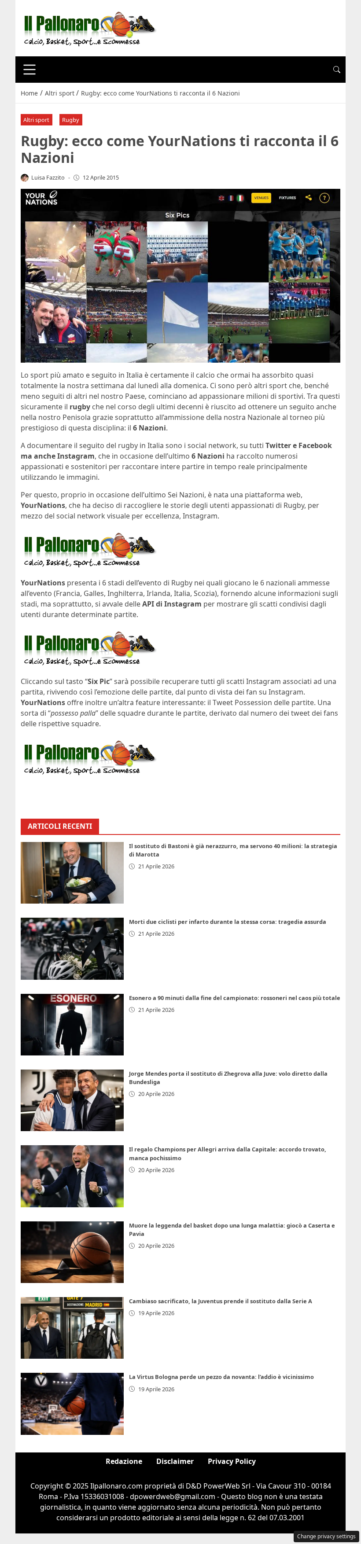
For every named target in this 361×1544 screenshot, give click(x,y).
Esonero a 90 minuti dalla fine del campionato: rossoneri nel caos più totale (234, 998)
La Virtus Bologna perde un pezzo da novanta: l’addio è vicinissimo (221, 1377)
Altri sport (36, 120)
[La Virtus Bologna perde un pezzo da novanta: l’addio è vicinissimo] (72, 1403)
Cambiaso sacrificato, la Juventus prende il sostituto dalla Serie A (220, 1301)
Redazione (124, 1461)
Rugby (70, 120)
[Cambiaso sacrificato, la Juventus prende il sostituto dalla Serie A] (72, 1328)
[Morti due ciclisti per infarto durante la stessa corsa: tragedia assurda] (72, 948)
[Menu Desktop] (29, 69)
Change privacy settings (326, 1536)
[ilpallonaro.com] (89, 27)
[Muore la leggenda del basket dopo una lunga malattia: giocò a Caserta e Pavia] (72, 1252)
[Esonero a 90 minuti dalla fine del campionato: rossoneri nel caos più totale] (72, 1024)
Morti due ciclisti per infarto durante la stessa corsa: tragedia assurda (227, 922)
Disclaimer (175, 1461)
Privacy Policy (232, 1461)
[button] (336, 69)
